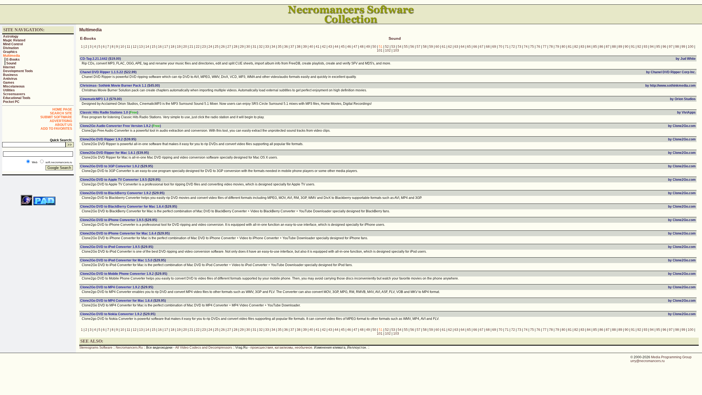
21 (191, 47)
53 (393, 47)
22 (198, 47)
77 (545, 47)
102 (388, 50)
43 (330, 47)
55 (406, 47)
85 (595, 47)
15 (153, 47)
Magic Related (14, 40)
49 (368, 47)
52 (387, 47)
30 (248, 47)
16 (160, 47)
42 (324, 47)
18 (172, 47)
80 (563, 47)
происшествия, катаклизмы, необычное (281, 347)
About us (63, 125)
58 (425, 47)
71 (507, 47)
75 (532, 47)
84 (589, 47)
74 (526, 47)
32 (261, 47)
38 (299, 47)
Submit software (56, 117)
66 (475, 47)
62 (450, 47)
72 (513, 47)
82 (576, 47)
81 (570, 47)
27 (229, 47)
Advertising (61, 121)
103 (396, 50)
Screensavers (14, 94)
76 (538, 47)
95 (658, 47)
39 (305, 47)
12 (135, 47)
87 (608, 47)
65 (469, 47)
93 (645, 47)
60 (437, 47)
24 (210, 47)
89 (620, 47)
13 (141, 47)
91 (633, 47)
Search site (61, 113)
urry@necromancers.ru (647, 361)
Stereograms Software (95, 347)
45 (343, 47)
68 (488, 47)
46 (349, 47)
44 (336, 47)
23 (204, 47)
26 (223, 47)
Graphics (10, 52)
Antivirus (10, 79)
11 (128, 47)
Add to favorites (56, 129)
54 (399, 47)
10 (122, 47)
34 (273, 47)
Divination (11, 48)
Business (10, 75)
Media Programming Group (671, 357)
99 (683, 47)
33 (267, 47)
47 (355, 47)
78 (551, 47)
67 (481, 47)
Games (8, 82)
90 (627, 47)
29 (242, 47)
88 (614, 47)
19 (179, 47)
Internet (9, 67)
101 (380, 50)
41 (317, 47)
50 (374, 47)
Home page (62, 109)
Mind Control (13, 44)
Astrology (10, 36)
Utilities (9, 90)
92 (639, 47)
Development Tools (18, 71)
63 (456, 47)
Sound (11, 63)
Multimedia (11, 56)
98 (677, 47)
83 (582, 47)
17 (166, 47)
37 (292, 47)
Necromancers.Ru (129, 347)
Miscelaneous (14, 86)
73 (519, 47)
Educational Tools (16, 98)
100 (690, 47)
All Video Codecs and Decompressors (203, 347)
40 (311, 47)
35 (280, 47)
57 (418, 47)
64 (463, 47)
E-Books (13, 59)
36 (286, 47)
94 (652, 47)
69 (494, 47)
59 (431, 47)
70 (500, 47)
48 (362, 47)
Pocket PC (11, 102)
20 (185, 47)
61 (444, 47)
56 (412, 47)
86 (601, 47)
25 (217, 47)
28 (235, 47)
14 (147, 47)
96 (664, 47)
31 (254, 47)
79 (557, 47)
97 (671, 47)
